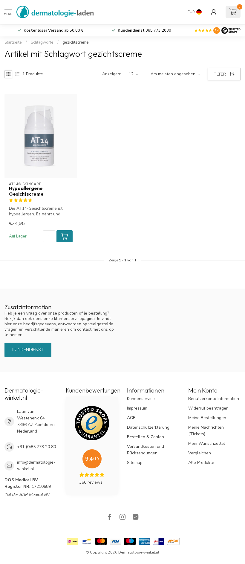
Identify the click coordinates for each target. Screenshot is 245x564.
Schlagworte (42, 42)
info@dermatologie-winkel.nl (36, 465)
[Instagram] (122, 518)
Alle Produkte (201, 462)
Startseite (13, 42)
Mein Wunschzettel (206, 443)
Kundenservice (141, 398)
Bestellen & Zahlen (145, 437)
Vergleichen (199, 453)
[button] (64, 236)
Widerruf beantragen (208, 408)
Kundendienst (28, 349)
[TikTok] (136, 518)
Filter (220, 74)
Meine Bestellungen (207, 418)
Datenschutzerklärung (148, 427)
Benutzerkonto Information (213, 398)
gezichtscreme (75, 42)
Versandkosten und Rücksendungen (145, 450)
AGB (131, 418)
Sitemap (135, 462)
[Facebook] (109, 518)
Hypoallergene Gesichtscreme (26, 191)
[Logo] (231, 30)
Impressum (137, 408)
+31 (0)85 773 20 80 (36, 447)
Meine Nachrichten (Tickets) (206, 430)
